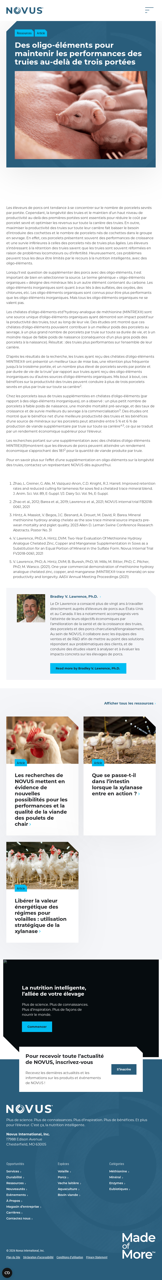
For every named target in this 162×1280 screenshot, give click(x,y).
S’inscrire (124, 1069)
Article (41, 33)
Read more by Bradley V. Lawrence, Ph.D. (88, 668)
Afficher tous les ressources (129, 703)
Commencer (37, 1027)
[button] (11, 189)
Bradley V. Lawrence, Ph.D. (74, 597)
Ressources (24, 33)
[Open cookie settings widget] (7, 1273)
